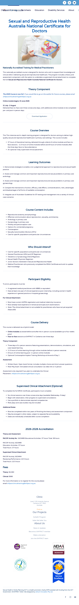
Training (13, 10)
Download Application (39, 116)
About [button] (71, 10)
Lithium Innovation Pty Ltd (44, 592)
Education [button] (39, 10)
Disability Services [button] (56, 10)
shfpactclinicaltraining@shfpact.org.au (17, 97)
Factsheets (26, 10)
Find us (39, 509)
